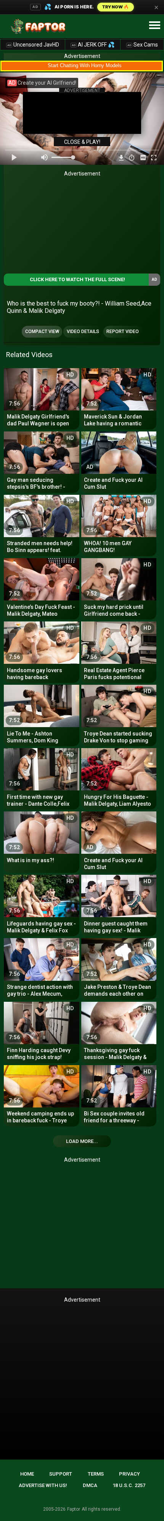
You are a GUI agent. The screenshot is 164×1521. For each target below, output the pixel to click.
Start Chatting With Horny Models (85, 65)
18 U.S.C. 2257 (129, 1485)
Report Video (122, 331)
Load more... (82, 1141)
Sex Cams (142, 45)
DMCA (90, 1485)
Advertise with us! (43, 1485)
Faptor (73, 1509)
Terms (96, 1474)
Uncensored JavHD (33, 45)
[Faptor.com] (40, 26)
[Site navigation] (154, 25)
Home (27, 1474)
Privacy (129, 1474)
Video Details (83, 331)
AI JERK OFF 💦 (93, 45)
